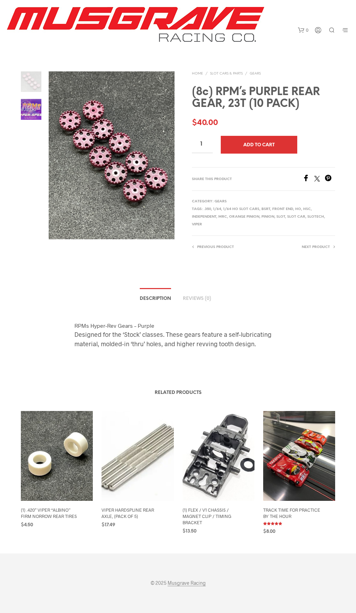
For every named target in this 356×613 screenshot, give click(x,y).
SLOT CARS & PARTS (226, 74)
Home (197, 74)
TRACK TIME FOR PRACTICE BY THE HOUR (291, 513)
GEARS (255, 74)
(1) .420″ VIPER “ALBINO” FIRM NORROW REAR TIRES (49, 513)
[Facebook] (308, 179)
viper (197, 224)
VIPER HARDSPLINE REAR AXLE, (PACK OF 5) (128, 513)
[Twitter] (319, 179)
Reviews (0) (197, 298)
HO (298, 209)
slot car (296, 217)
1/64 (217, 209)
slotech (315, 217)
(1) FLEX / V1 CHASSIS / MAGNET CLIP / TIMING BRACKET (207, 516)
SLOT (280, 217)
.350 (207, 209)
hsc (307, 209)
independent (204, 217)
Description (155, 298)
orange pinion (244, 217)
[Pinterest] (330, 179)
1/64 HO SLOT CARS (241, 209)
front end (282, 209)
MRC (222, 217)
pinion (267, 217)
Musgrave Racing (187, 583)
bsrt (265, 209)
